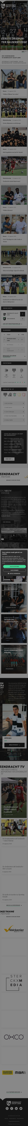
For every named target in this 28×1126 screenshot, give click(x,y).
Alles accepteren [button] (14, 566)
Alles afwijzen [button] (14, 570)
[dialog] (14, 563)
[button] (14, 573)
